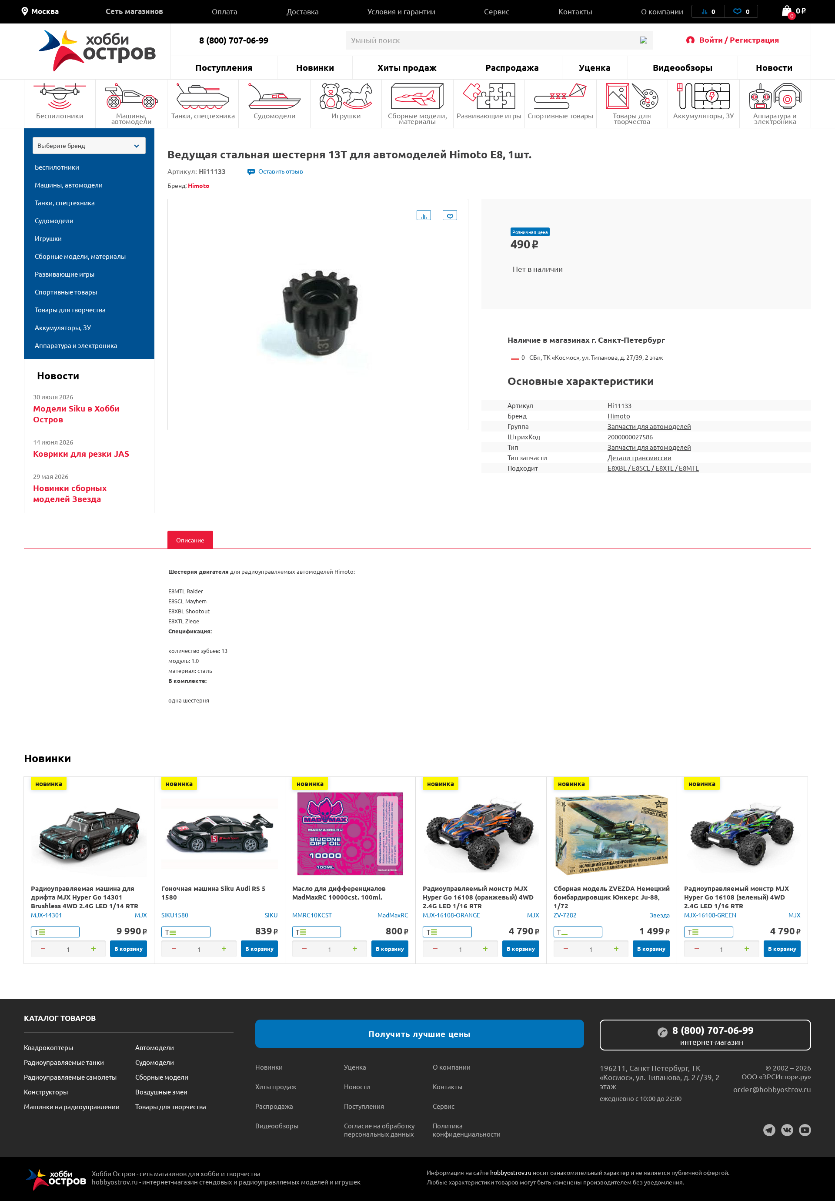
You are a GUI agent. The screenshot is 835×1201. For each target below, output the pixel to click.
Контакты (575, 11)
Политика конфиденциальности (467, 1129)
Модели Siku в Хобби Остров (76, 414)
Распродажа (512, 67)
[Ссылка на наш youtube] (805, 1130)
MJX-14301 (46, 914)
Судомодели (275, 115)
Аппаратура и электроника (775, 118)
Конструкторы (46, 1091)
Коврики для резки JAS (81, 453)
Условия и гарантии (401, 11)
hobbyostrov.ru (510, 1172)
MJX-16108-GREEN (710, 914)
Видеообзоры (682, 67)
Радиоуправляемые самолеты (70, 1077)
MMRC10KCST (312, 914)
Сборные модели (161, 1077)
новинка (48, 783)
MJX (141, 914)
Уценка (595, 67)
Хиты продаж (407, 67)
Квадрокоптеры (48, 1047)
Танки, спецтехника (203, 115)
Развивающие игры (489, 115)
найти (643, 40)
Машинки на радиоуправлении (72, 1106)
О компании (662, 11)
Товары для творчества (632, 118)
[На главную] (97, 50)
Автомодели (154, 1047)
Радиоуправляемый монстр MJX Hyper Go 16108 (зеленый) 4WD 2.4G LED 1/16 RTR (736, 897)
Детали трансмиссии (639, 457)
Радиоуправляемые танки (64, 1062)
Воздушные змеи (161, 1091)
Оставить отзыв (280, 171)
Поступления (224, 67)
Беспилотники (60, 115)
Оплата (224, 11)
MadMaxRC (392, 914)
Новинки (315, 67)
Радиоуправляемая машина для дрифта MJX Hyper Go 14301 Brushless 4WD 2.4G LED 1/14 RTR (84, 897)
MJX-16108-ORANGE (451, 914)
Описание (190, 540)
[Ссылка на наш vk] (787, 1130)
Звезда (660, 914)
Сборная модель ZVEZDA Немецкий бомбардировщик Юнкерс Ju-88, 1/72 (612, 897)
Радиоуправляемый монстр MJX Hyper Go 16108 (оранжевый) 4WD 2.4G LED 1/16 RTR (478, 897)
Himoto (619, 415)
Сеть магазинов (134, 11)
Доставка (303, 11)
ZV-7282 (565, 914)
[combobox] (89, 145)
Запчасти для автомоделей (649, 426)
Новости (774, 67)
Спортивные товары (560, 115)
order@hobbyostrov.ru (772, 1089)
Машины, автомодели (131, 118)
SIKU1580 (174, 914)
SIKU (271, 914)
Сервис (496, 11)
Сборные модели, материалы (417, 118)
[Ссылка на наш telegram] (769, 1130)
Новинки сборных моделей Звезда (70, 493)
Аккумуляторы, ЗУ (703, 115)
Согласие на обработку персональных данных (379, 1129)
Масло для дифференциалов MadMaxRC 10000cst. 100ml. (339, 892)
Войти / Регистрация (739, 39)
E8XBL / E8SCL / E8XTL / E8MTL (653, 468)
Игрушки (346, 115)
